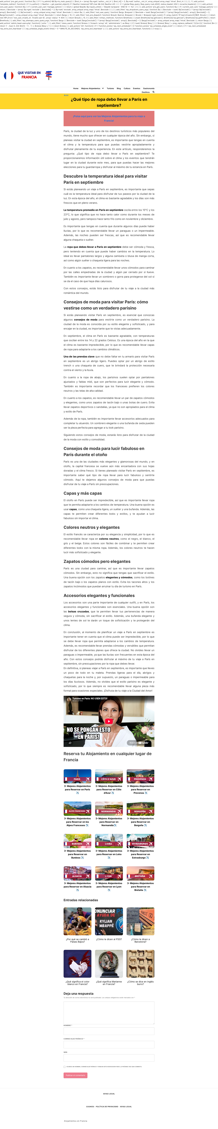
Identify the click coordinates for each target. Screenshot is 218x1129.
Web (65, 1052)
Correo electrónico (74, 1039)
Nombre (68, 1025)
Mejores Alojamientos (90, 88)
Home (75, 88)
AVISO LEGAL (109, 1094)
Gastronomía (148, 88)
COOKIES (90, 1107)
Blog (119, 88)
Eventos (136, 88)
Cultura (127, 88)
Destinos (146, 92)
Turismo (110, 88)
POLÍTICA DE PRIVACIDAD (107, 1107)
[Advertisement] (109, 47)
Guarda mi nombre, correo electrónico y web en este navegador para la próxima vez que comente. (104, 1066)
